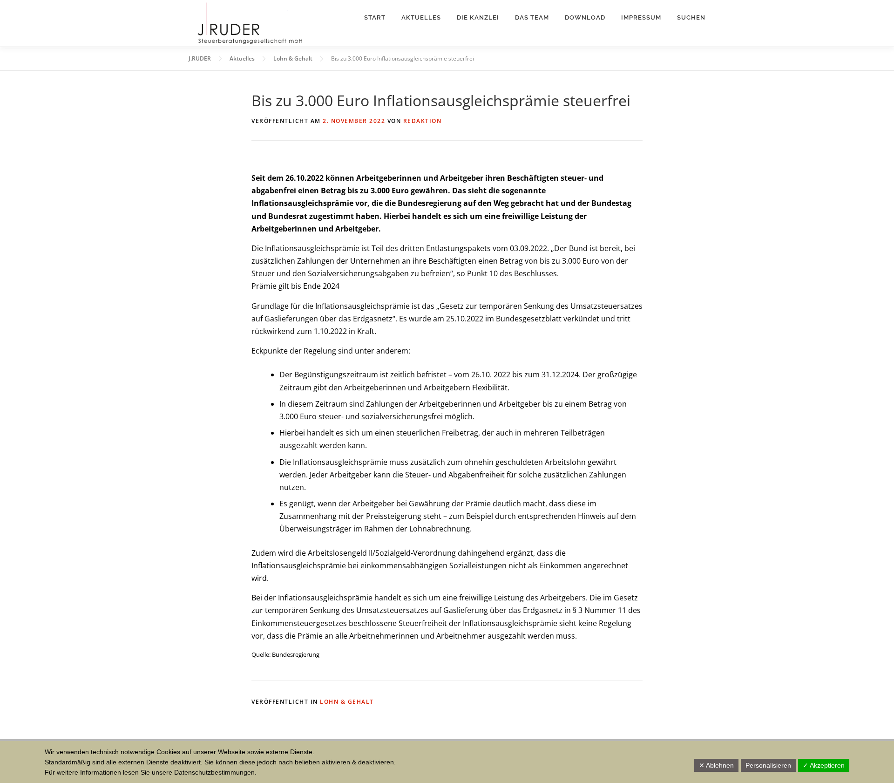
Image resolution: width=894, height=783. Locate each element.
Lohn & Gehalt (347, 702)
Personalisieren (768, 765)
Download (585, 17)
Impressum (641, 17)
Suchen (691, 17)
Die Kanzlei (478, 17)
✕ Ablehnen (716, 765)
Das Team (532, 17)
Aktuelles (421, 17)
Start (375, 17)
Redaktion (422, 121)
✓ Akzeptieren (824, 765)
